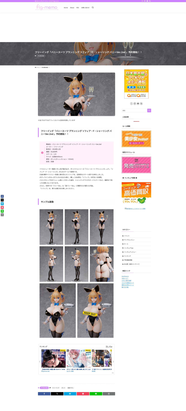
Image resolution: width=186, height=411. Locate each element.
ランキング (127, 256)
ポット (63, 388)
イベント (127, 236)
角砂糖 (93, 371)
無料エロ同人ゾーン (128, 285)
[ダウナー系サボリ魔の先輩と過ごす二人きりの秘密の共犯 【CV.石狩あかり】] (79, 358)
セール (126, 244)
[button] (44, 393)
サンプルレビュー (129, 240)
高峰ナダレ (71, 388)
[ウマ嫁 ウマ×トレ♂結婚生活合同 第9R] (104, 358)
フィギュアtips (128, 248)
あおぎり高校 (70, 371)
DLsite (109, 347)
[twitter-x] (142, 1)
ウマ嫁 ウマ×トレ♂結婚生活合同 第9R (103, 369)
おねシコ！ (125, 278)
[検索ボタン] (93, 7)
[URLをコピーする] (109, 393)
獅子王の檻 (125, 287)
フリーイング (55, 388)
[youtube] (147, 1)
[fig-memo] (47, 7)
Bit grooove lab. (45, 371)
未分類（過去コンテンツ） (132, 264)
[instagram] (145, 1)
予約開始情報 (41, 56)
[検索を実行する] (149, 110)
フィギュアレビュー (130, 252)
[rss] (150, 1)
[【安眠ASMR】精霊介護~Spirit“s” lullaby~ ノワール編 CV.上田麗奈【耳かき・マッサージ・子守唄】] (53, 358)
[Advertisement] (93, 27)
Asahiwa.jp (125, 276)
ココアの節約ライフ (128, 283)
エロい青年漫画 (126, 281)
